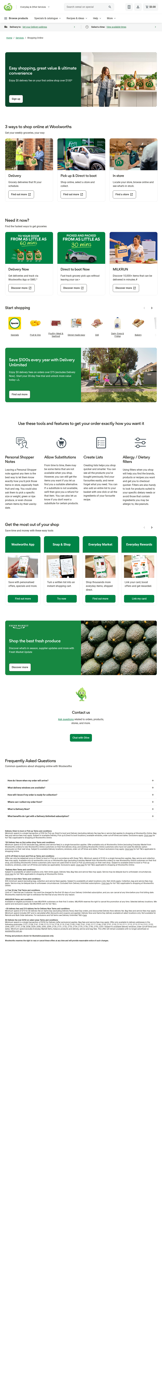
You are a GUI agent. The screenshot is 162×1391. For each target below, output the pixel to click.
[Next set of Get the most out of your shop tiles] (151, 527)
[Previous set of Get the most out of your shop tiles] (144, 527)
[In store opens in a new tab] (133, 154)
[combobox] (89, 7)
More (110, 18)
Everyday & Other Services (33, 7)
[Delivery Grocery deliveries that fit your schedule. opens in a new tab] (29, 154)
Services (20, 38)
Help (95, 18)
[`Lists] (129, 7)
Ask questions (66, 719)
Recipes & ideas (75, 18)
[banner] (81, 79)
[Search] (109, 6)
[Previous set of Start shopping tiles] (144, 308)
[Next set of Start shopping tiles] (151, 308)
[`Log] (138, 7)
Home (9, 38)
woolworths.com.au (13, 931)
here (85, 915)
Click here (148, 835)
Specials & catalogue (46, 18)
